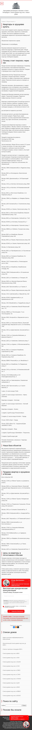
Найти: (3, 705)
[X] (18, 627)
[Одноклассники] (16, 627)
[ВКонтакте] (14, 627)
